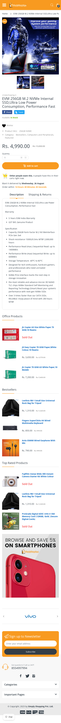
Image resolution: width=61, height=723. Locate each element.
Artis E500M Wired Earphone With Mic (38, 441)
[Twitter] (27, 676)
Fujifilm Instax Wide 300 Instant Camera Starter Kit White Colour (38, 475)
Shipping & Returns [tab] (40, 194)
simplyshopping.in (9, 95)
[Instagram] (33, 676)
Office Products (12, 316)
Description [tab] (17, 194)
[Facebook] (20, 676)
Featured (9, 137)
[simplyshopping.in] (18, 5)
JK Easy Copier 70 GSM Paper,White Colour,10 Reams (39, 348)
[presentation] (3, 616)
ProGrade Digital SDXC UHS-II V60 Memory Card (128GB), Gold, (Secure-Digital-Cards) (40, 516)
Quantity (6, 153)
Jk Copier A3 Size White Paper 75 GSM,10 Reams (38, 328)
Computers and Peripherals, (40, 134)
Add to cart (32, 165)
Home (5, 13)
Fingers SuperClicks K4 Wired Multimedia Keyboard (36, 421)
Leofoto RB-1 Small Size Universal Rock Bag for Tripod (38, 401)
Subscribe (30, 651)
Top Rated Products (15, 463)
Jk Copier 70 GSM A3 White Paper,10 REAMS (39, 368)
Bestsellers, (21, 134)
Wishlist (10, 125)
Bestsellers (9, 389)
